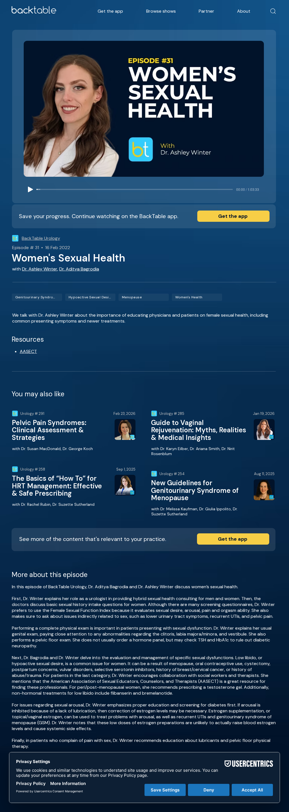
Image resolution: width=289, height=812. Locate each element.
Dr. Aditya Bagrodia (79, 269)
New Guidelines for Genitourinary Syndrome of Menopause (195, 490)
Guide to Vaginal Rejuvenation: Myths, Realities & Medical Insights (198, 430)
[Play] (30, 189)
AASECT (28, 351)
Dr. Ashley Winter (39, 269)
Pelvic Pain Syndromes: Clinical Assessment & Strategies (49, 430)
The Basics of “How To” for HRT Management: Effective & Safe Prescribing (57, 486)
